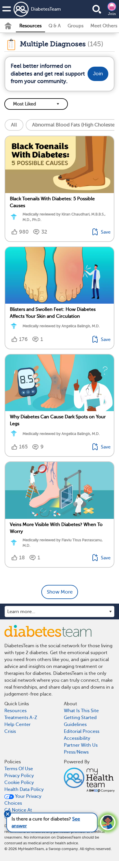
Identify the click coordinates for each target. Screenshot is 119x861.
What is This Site (81, 710)
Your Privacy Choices (22, 800)
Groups (75, 25)
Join (112, 14)
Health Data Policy (24, 789)
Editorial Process (81, 731)
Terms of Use (18, 768)
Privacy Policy (19, 775)
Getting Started (80, 717)
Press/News (76, 752)
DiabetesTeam (46, 9)
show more (59, 592)
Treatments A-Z (20, 717)
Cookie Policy (19, 782)
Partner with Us (81, 745)
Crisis (10, 731)
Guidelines (75, 724)
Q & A (55, 25)
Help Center (17, 724)
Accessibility (77, 738)
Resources (30, 25)
